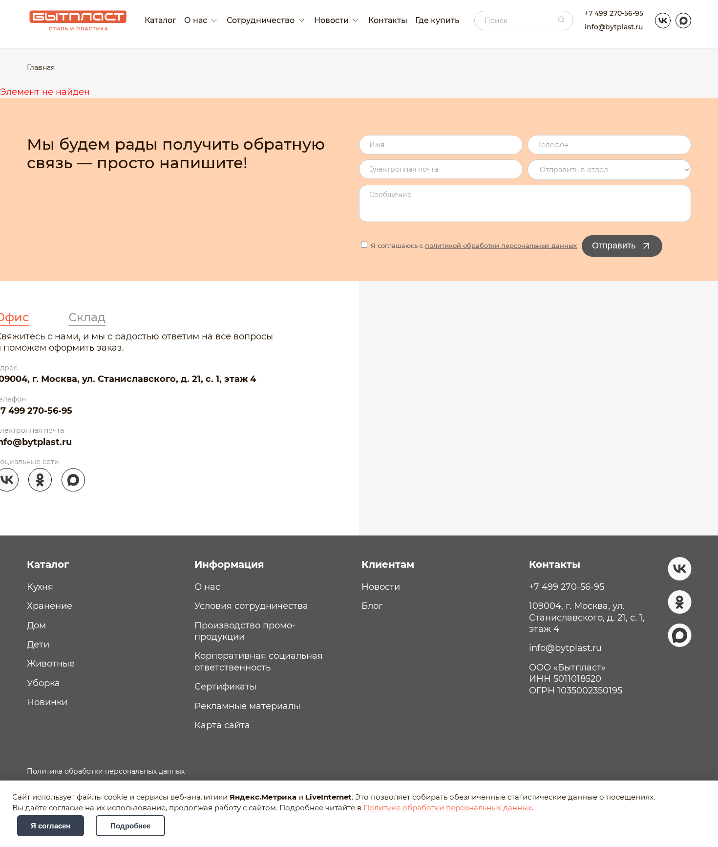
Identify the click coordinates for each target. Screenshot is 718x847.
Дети (38, 644)
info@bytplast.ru (614, 26)
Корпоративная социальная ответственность (258, 661)
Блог (372, 606)
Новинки (47, 702)
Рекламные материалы (247, 706)
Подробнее (130, 826)
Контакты (387, 20)
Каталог (160, 20)
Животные (51, 663)
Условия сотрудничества (251, 606)
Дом (36, 625)
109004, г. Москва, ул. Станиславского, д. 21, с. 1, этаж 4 (587, 617)
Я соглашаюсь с (473, 245)
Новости (380, 586)
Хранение (49, 606)
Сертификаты (225, 686)
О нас (207, 586)
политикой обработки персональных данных (501, 245)
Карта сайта (222, 725)
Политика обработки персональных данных (106, 771)
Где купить (437, 20)
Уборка (43, 683)
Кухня (40, 586)
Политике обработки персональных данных (447, 807)
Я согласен (50, 826)
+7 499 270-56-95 (614, 13)
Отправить (613, 245)
